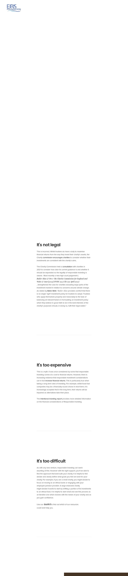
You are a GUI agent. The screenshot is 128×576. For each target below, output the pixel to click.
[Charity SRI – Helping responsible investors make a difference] (14, 8)
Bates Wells (51, 291)
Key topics (53, 8)
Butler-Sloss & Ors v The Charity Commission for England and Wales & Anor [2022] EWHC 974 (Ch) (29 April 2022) (62, 280)
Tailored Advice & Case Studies (79, 8)
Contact (117, 8)
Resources (104, 8)
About (39, 8)
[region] (32, 558)
